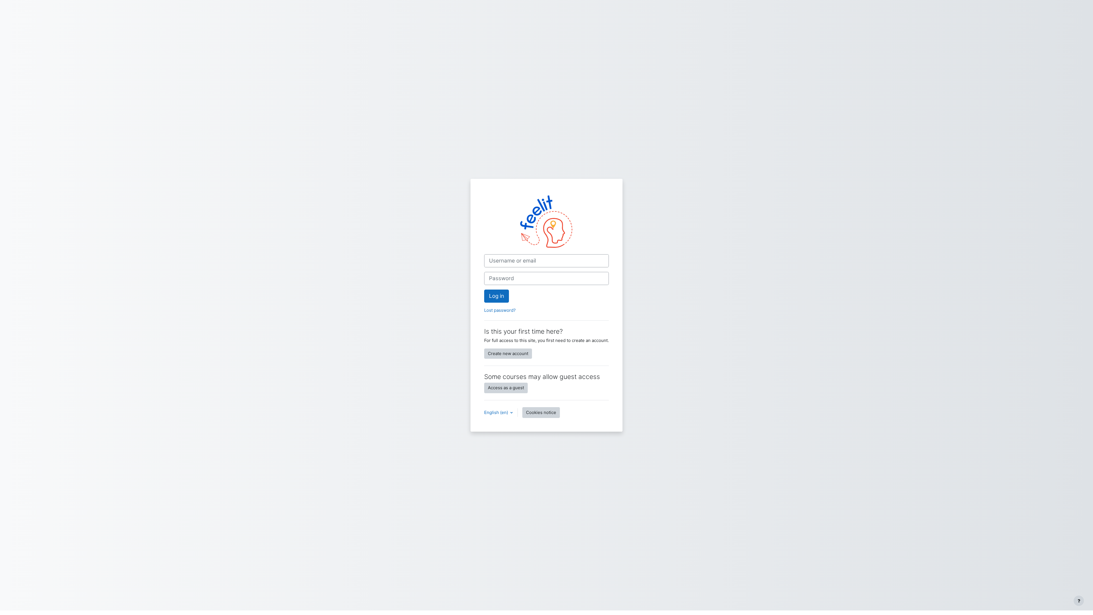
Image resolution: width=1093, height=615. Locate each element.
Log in (496, 296)
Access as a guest (506, 387)
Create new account (508, 353)
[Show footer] (1079, 601)
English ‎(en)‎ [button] (496, 412)
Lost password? (500, 310)
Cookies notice (541, 412)
